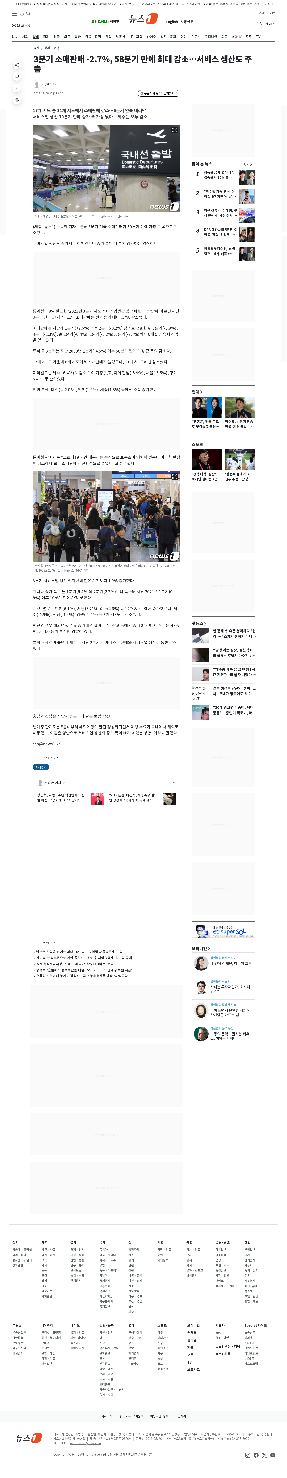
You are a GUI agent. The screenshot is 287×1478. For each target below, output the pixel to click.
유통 (247, 1275)
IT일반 (45, 1348)
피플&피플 (106, 1296)
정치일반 (17, 1265)
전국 (131, 1242)
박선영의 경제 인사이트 (224, 958)
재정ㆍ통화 (77, 1255)
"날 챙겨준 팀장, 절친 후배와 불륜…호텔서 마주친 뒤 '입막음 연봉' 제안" (233, 656)
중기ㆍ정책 (251, 1270)
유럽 (102, 1265)
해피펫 (114, 22)
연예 (195, 392)
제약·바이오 (78, 1338)
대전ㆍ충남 (135, 1281)
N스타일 (133, 1364)
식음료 (248, 1291)
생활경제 (249, 1281)
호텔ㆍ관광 (251, 1296)
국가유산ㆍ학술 (109, 1348)
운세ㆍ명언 (106, 1374)
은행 (218, 1260)
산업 (247, 1242)
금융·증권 (222, 1242)
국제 (102, 1242)
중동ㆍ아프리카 (109, 1270)
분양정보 (17, 1343)
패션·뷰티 (250, 1286)
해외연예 (133, 1353)
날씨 (44, 1281)
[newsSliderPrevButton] (240, 164)
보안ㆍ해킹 (48, 1353)
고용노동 (75, 1270)
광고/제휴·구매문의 (131, 1416)
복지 (44, 1265)
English (172, 22)
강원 (131, 1270)
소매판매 (41, 767)
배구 (160, 1353)
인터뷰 (132, 1358)
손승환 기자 (48, 85)
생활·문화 (106, 1325)
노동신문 (187, 22)
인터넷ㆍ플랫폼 (51, 1333)
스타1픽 (249, 1343)
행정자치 (133, 1250)
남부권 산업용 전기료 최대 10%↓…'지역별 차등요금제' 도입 (79, 952)
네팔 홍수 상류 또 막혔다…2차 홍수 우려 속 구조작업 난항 (219, 4)
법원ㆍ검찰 (48, 1255)
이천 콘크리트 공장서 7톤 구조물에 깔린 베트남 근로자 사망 (136, 4)
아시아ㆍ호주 (107, 1260)
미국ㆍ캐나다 (107, 1255)
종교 (102, 1343)
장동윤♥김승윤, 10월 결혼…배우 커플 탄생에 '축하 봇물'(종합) (220, 254)
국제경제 (104, 1281)
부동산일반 (19, 1333)
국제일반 (104, 1307)
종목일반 (162, 1369)
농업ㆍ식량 (77, 1275)
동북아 (103, 1250)
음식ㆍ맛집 (106, 1395)
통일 (160, 1255)
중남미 (103, 1275)
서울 (131, 1255)
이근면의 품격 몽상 (221, 1028)
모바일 (45, 1343)
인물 (44, 1286)
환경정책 (75, 1281)
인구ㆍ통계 (77, 1265)
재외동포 (162, 1260)
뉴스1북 (249, 1358)
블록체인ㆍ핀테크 (226, 1286)
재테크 (219, 1281)
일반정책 (17, 1338)
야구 (160, 1333)
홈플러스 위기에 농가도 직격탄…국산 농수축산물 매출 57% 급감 (82, 976)
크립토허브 (99, 22)
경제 (36, 48)
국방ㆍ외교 (164, 1250)
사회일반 (46, 1296)
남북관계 (191, 1275)
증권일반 (220, 1270)
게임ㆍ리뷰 (48, 1358)
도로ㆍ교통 (106, 1379)
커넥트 (263, 13)
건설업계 (17, 1353)
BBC (218, 1333)
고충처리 (180, 1416)
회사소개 (106, 1416)
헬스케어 (75, 1343)
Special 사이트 (255, 1325)
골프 (160, 1364)
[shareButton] (17, 64)
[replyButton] (17, 76)
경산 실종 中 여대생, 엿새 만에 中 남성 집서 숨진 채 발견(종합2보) (220, 216)
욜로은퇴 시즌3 (219, 981)
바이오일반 (77, 1348)
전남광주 (133, 1291)
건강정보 (104, 1364)
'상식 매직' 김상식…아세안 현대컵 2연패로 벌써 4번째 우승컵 (51, 4)
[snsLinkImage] (247, 1455)
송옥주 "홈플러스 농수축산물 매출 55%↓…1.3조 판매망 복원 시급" (84, 970)
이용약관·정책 (159, 1416)
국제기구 (104, 1291)
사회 (44, 1242)
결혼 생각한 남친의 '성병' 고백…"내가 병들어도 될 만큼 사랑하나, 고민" (234, 694)
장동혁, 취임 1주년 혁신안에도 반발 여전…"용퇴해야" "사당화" (61, 797)
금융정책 (220, 1255)
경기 (131, 1260)
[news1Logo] (29, 1437)
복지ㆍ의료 (77, 1333)
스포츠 (197, 444)
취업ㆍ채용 (251, 1301)
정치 (15, 1242)
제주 (131, 1312)
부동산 (17, 1325)
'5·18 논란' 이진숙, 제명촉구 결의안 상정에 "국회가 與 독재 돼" (133, 797)
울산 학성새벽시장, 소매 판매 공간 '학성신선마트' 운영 (74, 964)
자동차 (248, 1265)
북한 (189, 1242)
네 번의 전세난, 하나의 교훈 (231, 963)
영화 (131, 1343)
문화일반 (104, 1353)
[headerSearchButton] (28, 13)
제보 (272, 13)
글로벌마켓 (222, 1338)
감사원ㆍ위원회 (22, 1260)
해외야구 (162, 1338)
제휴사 (220, 1325)
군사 (189, 1255)
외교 (160, 1242)
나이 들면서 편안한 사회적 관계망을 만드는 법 (230, 1012)
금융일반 (220, 1250)
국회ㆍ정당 (19, 1255)
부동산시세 (19, 1348)
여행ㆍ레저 (106, 1369)
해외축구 (162, 1348)
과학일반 (46, 1364)
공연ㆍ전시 (106, 1333)
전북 (131, 1286)
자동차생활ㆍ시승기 (111, 1389)
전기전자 (249, 1260)
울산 (131, 1307)
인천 (131, 1265)
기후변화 (104, 1286)
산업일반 (249, 1250)
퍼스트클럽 (251, 1364)
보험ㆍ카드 (222, 1265)
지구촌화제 (106, 1301)
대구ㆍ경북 (135, 1296)
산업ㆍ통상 (77, 1260)
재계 (247, 1255)
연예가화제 (135, 1333)
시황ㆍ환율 (222, 1275)
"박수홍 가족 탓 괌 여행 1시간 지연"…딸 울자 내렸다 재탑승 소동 (220, 196)
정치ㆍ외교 (193, 1250)
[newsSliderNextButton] (251, 164)
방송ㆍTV (134, 1338)
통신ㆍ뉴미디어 (51, 1338)
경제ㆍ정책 (77, 1250)
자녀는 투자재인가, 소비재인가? (230, 989)
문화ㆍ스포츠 (194, 1270)
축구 (160, 1343)
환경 (44, 1275)
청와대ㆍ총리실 (22, 1250)
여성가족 (46, 1291)
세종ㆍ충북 (135, 1275)
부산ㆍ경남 (135, 1301)
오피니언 (199, 948)
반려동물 (104, 1384)
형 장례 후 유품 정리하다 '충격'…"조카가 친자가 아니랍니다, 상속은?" (234, 637)
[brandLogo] (144, 18)
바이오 (75, 1325)
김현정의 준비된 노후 (223, 1005)
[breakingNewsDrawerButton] (22, 13)
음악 (131, 1348)
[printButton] (17, 100)
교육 (44, 1260)
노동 (44, 1270)
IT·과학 (47, 1325)
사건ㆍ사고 (48, 1250)
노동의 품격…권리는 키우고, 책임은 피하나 (229, 1036)
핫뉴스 (197, 623)
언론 (102, 1358)
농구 (160, 1358)
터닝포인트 (251, 1353)
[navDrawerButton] (15, 13)
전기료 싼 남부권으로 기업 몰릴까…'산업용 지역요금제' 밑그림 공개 (84, 958)
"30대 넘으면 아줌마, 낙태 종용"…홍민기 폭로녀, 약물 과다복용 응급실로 (234, 713)
